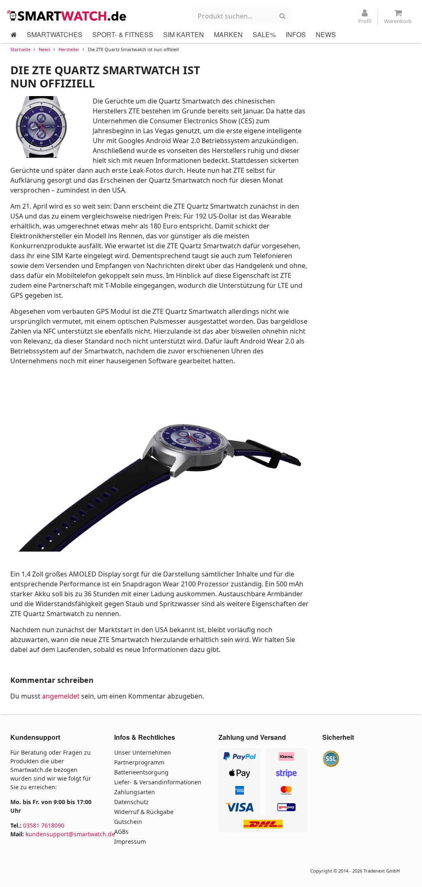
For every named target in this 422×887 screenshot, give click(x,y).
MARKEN (228, 34)
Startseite (20, 49)
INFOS (296, 34)
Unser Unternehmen (142, 752)
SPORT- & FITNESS (122, 34)
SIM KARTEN (183, 34)
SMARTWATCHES (54, 34)
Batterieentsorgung (141, 772)
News (44, 49)
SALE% (264, 34)
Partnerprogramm (139, 762)
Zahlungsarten (134, 792)
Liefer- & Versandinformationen (158, 782)
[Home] (14, 34)
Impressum (130, 841)
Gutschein (128, 822)
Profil (364, 21)
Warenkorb (398, 21)
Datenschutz (131, 802)
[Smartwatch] (68, 15)
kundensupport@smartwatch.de (70, 834)
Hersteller (69, 49)
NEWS (326, 34)
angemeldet (61, 696)
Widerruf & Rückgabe (143, 812)
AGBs (121, 831)
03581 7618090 (43, 825)
